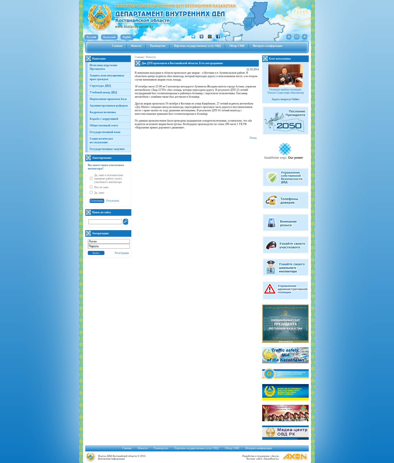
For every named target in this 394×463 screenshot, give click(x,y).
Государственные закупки (107, 149)
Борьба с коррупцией (104, 118)
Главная (117, 45)
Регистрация (122, 253)
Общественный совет (104, 125)
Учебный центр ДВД (103, 92)
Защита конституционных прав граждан (107, 77)
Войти (96, 253)
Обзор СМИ (236, 45)
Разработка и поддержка (255, 456)
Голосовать (97, 200)
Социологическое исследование (101, 140)
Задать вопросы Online (285, 99)
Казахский (109, 37)
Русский (91, 37)
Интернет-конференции (267, 45)
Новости (136, 45)
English (127, 37)
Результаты (112, 200)
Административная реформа (109, 105)
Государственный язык (105, 132)
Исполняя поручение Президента (103, 66)
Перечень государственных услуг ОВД (197, 45)
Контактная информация (111, 458)
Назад (253, 137)
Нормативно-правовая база (108, 99)
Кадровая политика (103, 112)
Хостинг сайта (254, 458)
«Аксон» (275, 456)
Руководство (157, 45)
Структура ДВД (100, 85)
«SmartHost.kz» (271, 458)
